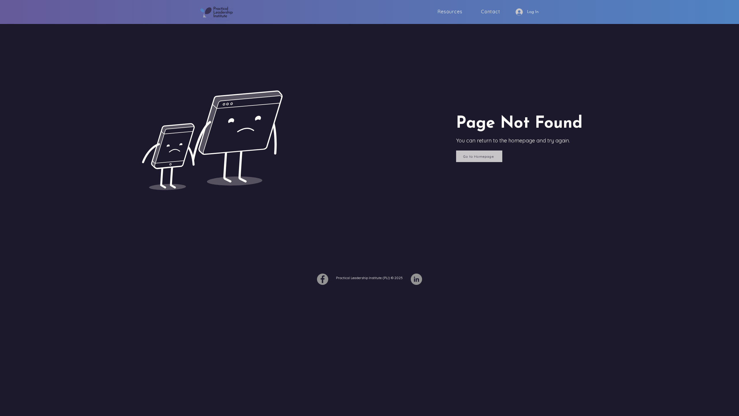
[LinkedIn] (416, 279)
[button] (450, 12)
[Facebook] (322, 279)
